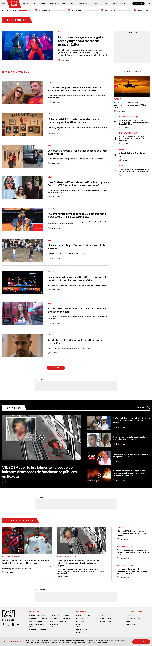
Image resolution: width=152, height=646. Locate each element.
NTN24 (78, 616)
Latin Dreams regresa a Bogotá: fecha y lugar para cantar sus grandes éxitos (81, 40)
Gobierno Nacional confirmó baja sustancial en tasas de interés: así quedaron (132, 138)
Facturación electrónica (60, 616)
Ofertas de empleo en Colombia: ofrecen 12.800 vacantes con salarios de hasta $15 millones (134, 122)
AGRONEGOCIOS (105, 621)
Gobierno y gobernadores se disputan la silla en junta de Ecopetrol (130, 438)
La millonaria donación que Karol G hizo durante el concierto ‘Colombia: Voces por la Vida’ (77, 278)
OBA (51, 627)
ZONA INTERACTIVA (133, 618)
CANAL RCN (138, 3)
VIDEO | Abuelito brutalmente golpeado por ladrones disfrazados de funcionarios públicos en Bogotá (39, 471)
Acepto (141, 642)
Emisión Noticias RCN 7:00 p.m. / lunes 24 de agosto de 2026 (130, 455)
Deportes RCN (54, 3)
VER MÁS (55, 368)
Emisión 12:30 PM (77, 10)
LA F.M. (78, 624)
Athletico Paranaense (11, 557)
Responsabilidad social (38, 616)
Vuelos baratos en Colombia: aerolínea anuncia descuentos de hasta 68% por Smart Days (131, 105)
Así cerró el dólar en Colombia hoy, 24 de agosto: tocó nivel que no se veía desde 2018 (134, 155)
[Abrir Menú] (3, 3)
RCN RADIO (80, 621)
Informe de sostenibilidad (60, 618)
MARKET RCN (130, 624)
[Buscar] (149, 3)
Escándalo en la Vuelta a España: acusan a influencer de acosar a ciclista (78, 310)
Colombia (26, 3)
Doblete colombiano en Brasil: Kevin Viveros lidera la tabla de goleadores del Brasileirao (26, 561)
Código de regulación (37, 621)
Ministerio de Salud (125, 546)
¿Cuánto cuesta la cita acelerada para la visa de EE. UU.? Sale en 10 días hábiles (134, 170)
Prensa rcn (33, 627)
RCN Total (80, 618)
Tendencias (94, 3)
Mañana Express (44, 10)
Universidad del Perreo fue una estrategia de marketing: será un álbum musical (74, 121)
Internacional (39, 3)
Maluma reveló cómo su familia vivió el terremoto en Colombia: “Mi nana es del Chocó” (77, 215)
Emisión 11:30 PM (142, 10)
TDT (89, 616)
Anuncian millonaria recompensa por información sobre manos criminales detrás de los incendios (129, 473)
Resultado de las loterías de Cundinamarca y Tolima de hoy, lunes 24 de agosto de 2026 (133, 571)
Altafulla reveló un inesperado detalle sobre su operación (75, 342)
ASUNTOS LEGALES (106, 618)
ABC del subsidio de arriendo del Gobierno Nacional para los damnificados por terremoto (131, 420)
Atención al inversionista (38, 629)
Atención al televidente (38, 618)
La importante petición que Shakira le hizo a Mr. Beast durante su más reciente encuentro (75, 89)
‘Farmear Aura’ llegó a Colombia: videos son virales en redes (77, 247)
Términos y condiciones (74, 641)
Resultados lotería (125, 565)
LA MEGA (79, 632)
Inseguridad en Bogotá (66, 557)
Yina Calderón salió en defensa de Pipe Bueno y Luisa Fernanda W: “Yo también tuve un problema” (78, 184)
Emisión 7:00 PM (109, 10)
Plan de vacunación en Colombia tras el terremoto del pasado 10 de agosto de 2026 (133, 552)
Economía (83, 3)
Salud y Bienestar (69, 3)
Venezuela (121, 527)
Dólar (121, 149)
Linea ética (54, 624)
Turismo (117, 99)
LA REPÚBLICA (105, 616)
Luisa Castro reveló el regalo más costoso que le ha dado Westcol (77, 152)
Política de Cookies (99, 643)
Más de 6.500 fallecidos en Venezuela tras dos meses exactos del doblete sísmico (132, 533)
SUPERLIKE (130, 621)
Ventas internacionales (59, 621)
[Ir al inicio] (14, 4)
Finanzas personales (128, 133)
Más (141, 408)
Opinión (105, 3)
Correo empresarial (36, 624)
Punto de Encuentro (119, 3)
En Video (14, 407)
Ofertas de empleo (127, 117)
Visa (121, 166)
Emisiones (9, 10)
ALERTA (78, 627)
